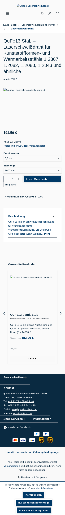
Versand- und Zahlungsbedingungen (38, 452)
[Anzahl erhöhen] (18, 179)
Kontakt (9, 452)
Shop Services (13, 418)
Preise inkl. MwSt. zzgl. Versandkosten (24, 145)
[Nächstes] (60, 313)
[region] (32, 107)
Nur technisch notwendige (33, 502)
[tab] (31, 224)
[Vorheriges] (4, 313)
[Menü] (7, 13)
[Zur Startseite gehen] (33, 6)
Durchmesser (11, 153)
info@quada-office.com (24, 409)
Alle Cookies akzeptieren (33, 510)
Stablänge (9, 165)
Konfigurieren (33, 494)
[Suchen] (42, 13)
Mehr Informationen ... (46, 488)
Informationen (42, 418)
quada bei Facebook (19, 427)
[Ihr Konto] (50, 13)
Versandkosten (12, 465)
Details (32, 358)
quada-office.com (22, 413)
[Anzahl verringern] (6, 179)
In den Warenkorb (36, 179)
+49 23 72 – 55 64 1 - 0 (21, 401)
